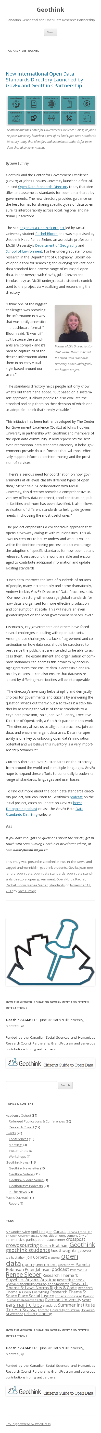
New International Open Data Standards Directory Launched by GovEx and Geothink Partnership (44, 79)
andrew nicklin (27, 867)
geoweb (84, 1250)
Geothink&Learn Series (26, 1180)
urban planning (38, 1313)
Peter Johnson (37, 1269)
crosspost (75, 1239)
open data (24, 873)
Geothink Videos (21, 1174)
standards (57, 885)
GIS (8, 1257)
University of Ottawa (65, 1310)
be (22, 227)
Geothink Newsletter (24, 1168)
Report (14, 1203)
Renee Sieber (37, 885)
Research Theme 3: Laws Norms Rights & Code (47, 1285)
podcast (76, 797)
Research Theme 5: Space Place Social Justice (46, 1294)
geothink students (53, 867)
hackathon (18, 1257)
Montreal (54, 1257)
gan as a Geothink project (44, 227)
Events (11, 1133)
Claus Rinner (56, 1239)
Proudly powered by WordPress (28, 1424)
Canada (59, 1231)
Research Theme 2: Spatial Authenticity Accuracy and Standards (45, 1281)
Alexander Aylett (18, 1232)
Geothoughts (63, 1250)
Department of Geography (56, 245)
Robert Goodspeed (68, 1296)
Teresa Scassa (21, 1309)
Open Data (27, 186)
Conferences (18, 1139)
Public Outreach (17, 1197)
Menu (50, 32)
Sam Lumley (27, 891)
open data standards (49, 873)
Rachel (80, 879)
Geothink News (54, 861)
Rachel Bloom (46, 233)
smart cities (27, 1304)
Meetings (16, 1145)
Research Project (21, 1127)
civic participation (32, 1239)
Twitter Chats (18, 1150)
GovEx (73, 867)
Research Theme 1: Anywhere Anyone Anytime (42, 1277)
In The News (76, 861)
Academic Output (18, 1115)
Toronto (43, 1310)
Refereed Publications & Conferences (37, 1121)
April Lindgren (41, 1231)
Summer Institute (76, 1305)
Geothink (50, 9)
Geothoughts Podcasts (26, 1186)
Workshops (17, 1156)
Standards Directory (52, 186)
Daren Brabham (54, 1245)
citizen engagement (63, 1235)
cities (44, 1235)
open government (41, 879)
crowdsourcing (22, 1245)
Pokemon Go (78, 1270)
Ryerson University (63, 1299)
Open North (65, 879)
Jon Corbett (36, 1257)
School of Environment (24, 251)
